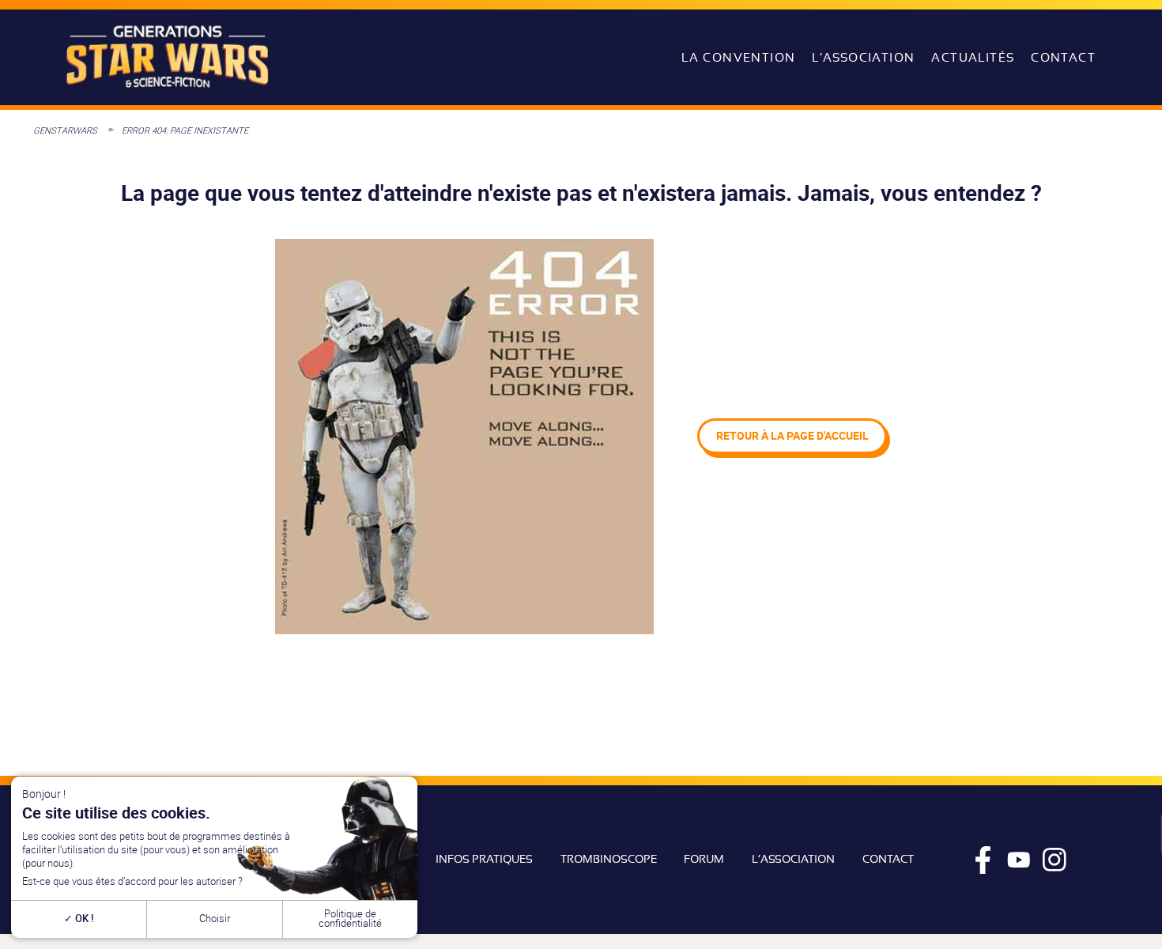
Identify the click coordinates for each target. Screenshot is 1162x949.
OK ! (83, 918)
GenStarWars (65, 130)
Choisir (214, 918)
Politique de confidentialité (350, 919)
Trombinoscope (608, 859)
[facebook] (983, 859)
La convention (738, 58)
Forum (704, 859)
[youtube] (1019, 859)
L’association (863, 58)
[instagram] (1054, 859)
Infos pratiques (484, 859)
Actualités (972, 58)
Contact (1063, 58)
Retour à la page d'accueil (792, 435)
